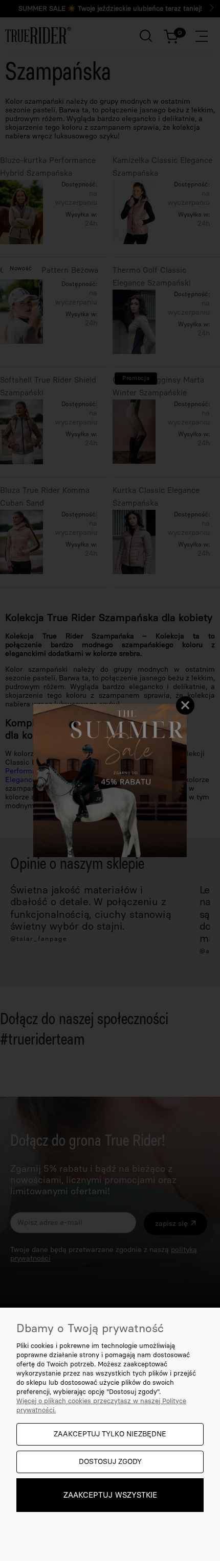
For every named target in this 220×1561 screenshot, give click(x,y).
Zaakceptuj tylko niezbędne (110, 1434)
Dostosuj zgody (110, 1461)
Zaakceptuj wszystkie (110, 1495)
